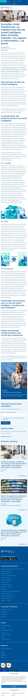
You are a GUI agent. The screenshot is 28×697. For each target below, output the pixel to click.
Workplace (18, 505)
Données (3, 652)
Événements (4, 655)
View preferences (14, 690)
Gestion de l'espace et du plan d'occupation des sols (12, 569)
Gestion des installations (6, 580)
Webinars (3, 657)
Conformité (3, 589)
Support (9, 1)
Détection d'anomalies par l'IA (8, 595)
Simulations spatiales (6, 577)
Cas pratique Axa (14, 200)
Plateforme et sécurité (6, 609)
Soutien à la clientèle (5, 634)
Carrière (3, 636)
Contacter (14, 1)
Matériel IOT (3, 616)
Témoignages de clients (6, 648)
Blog (2, 471)
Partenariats (4, 632)
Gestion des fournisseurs (6, 586)
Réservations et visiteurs (6, 571)
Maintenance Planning (6, 584)
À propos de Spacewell (6, 625)
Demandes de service (6, 573)
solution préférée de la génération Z (10, 67)
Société (3, 622)
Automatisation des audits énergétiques (10, 591)
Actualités (3, 627)
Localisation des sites (6, 639)
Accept (14, 686)
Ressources (4, 645)
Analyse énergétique (5, 593)
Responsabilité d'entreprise (7, 630)
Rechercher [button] (3, 1)
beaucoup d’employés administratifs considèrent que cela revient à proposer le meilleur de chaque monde (14, 69)
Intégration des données (6, 598)
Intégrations (3, 611)
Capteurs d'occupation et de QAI (8, 575)
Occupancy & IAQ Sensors (9, 505)
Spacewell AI (4, 614)
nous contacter (11, 356)
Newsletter (19, 1)
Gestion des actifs (5, 582)
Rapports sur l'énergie (6, 600)
